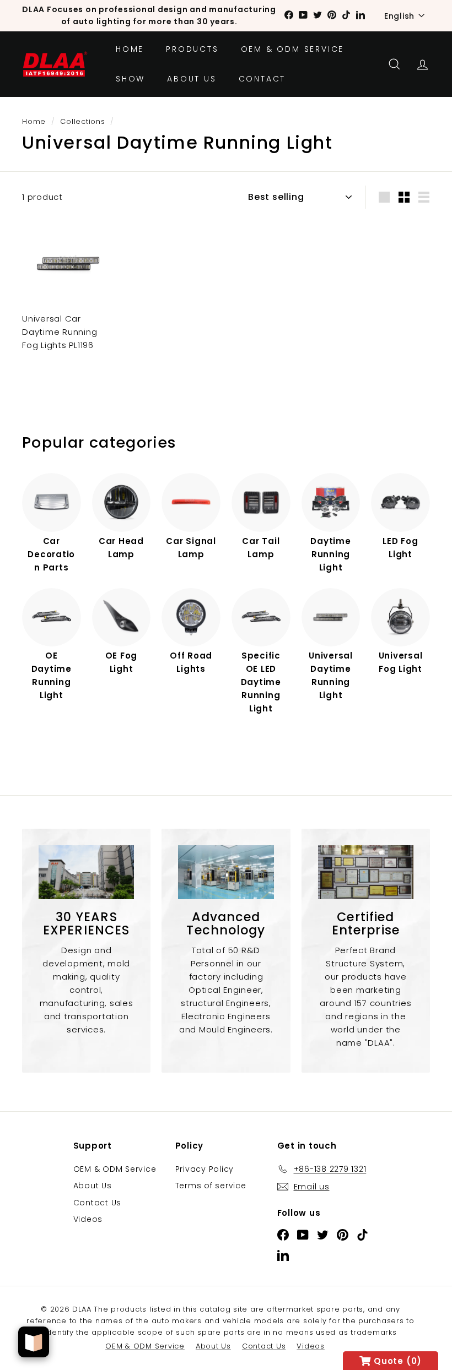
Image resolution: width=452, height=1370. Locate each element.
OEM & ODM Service (293, 49)
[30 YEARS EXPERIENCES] (86, 872)
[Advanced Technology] (225, 872)
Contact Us (97, 1202)
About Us (191, 78)
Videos (88, 1219)
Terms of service (210, 1185)
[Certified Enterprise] (365, 872)
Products (192, 49)
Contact (262, 78)
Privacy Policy (204, 1169)
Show (130, 78)
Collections (82, 121)
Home (130, 49)
